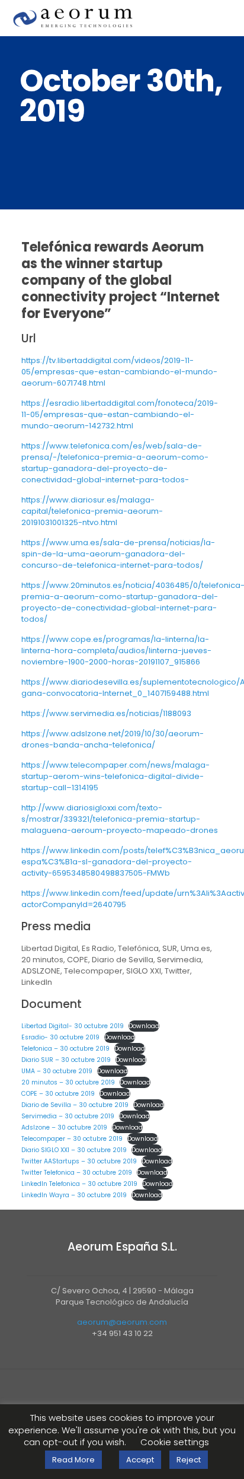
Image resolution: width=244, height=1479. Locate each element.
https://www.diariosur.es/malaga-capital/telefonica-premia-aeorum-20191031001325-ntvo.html (92, 511)
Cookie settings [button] (174, 1442)
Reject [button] (188, 1459)
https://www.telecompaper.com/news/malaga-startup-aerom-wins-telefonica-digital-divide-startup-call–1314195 (115, 776)
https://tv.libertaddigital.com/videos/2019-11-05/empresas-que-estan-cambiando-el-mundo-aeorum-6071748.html (119, 372)
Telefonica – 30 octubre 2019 (65, 1048)
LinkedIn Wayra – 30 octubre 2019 (74, 1195)
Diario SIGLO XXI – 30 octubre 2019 (74, 1150)
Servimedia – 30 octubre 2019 (67, 1116)
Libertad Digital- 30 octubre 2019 (72, 1026)
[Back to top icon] (122, 1393)
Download (144, 1026)
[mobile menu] (228, 18)
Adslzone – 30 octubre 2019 (64, 1127)
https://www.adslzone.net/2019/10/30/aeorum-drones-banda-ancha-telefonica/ (112, 739)
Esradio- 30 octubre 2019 (60, 1037)
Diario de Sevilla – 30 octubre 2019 (75, 1104)
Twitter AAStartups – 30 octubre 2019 (79, 1161)
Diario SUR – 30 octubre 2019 (66, 1059)
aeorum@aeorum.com (122, 1322)
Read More (73, 1459)
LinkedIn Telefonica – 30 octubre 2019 (79, 1183)
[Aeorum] (72, 18)
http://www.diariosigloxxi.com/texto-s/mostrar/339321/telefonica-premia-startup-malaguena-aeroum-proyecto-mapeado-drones (119, 819)
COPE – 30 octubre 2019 (58, 1093)
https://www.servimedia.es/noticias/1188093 (106, 713)
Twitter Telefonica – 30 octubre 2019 (76, 1172)
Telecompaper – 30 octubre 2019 (72, 1138)
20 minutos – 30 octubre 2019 (68, 1082)
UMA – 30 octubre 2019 (56, 1071)
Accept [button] (140, 1459)
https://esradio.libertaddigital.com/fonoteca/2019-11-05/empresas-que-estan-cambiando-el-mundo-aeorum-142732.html (119, 414)
